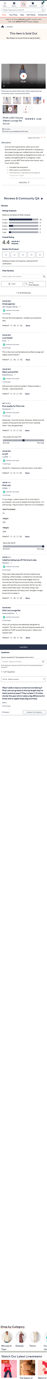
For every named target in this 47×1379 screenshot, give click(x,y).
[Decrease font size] (45, 137)
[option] (23, 21)
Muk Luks (6, 123)
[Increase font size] (42, 137)
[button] (5, 5)
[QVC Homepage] (2, 27)
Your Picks (13, 15)
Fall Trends (31, 15)
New (22, 15)
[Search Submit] (43, 10)
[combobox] (21, 10)
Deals (4, 15)
